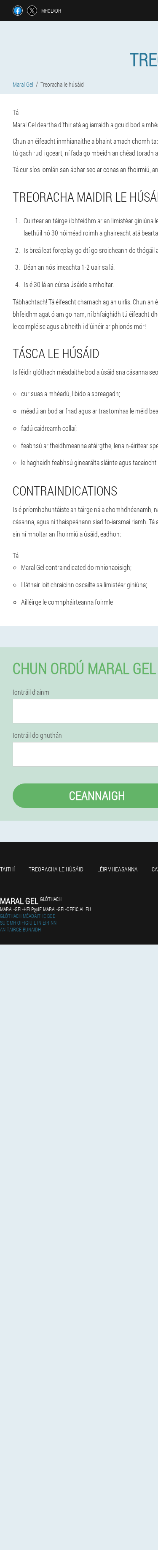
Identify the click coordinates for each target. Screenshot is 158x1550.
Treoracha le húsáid (56, 869)
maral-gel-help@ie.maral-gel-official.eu (45, 909)
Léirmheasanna (117, 869)
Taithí (7, 869)
